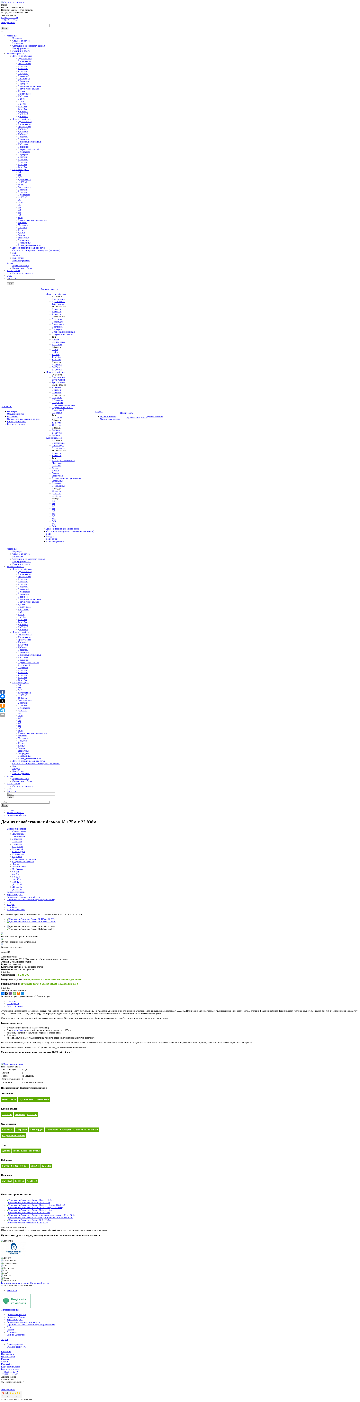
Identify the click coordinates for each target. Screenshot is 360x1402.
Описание (11, 1001)
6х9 (19, 174)
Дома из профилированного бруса (28, 248)
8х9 (19, 215)
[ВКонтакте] (2, 993)
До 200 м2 (23, 116)
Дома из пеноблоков (22, 56)
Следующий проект (39, 1283)
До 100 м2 (23, 111)
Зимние (21, 235)
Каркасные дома (20, 169)
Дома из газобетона (22, 119)
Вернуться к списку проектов (15, 1283)
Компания (11, 36)
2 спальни (23, 66)
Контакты (11, 278)
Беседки (16, 255)
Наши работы (13, 270)
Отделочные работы (22, 268)
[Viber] (10, 993)
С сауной (22, 227)
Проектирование (20, 265)
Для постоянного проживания (32, 220)
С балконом (23, 81)
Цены (9, 275)
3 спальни (23, 68)
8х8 (19, 212)
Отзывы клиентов (21, 41)
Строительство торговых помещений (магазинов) (36, 250)
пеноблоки (19, 1030)
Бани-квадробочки (21, 260)
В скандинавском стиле (29, 245)
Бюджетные (23, 237)
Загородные (23, 240)
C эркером (23, 83)
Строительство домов (22, 273)
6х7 (19, 200)
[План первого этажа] (12, 1064)
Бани (14, 253)
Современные (24, 243)
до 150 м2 (22, 184)
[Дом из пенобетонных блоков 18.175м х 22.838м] (31, 919)
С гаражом (23, 73)
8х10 (20, 217)
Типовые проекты (15, 53)
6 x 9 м (21, 99)
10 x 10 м (22, 106)
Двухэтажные (24, 61)
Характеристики (15, 1006)
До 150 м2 (23, 114)
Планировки (13, 1003)
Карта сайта (7, 1364)
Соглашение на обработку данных (28, 46)
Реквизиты (17, 43)
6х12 (20, 177)
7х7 (19, 205)
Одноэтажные (25, 58)
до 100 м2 (22, 182)
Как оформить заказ (21, 48)
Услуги (10, 263)
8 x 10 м (22, 104)
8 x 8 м (21, 101)
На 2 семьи (23, 96)
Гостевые (22, 222)
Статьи (4, 1361)
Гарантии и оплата (21, 51)
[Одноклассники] (18, 993)
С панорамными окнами (29, 86)
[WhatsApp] (14, 993)
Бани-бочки (18, 258)
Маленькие (23, 225)
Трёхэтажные (24, 63)
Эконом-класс (24, 94)
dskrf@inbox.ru (8, 22)
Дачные (21, 91)
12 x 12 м (22, 109)
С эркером (23, 154)
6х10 (20, 202)
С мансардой (24, 78)
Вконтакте (12, 1290)
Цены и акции (8, 1356)
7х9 (19, 210)
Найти (4, 28)
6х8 (19, 172)
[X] (6, 993)
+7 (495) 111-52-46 (9, 17)
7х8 (19, 207)
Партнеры (17, 38)
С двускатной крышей (28, 89)
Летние (21, 230)
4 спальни (23, 71)
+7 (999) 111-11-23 (9, 20)
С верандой (23, 76)
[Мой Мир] (22, 993)
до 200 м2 (22, 197)
